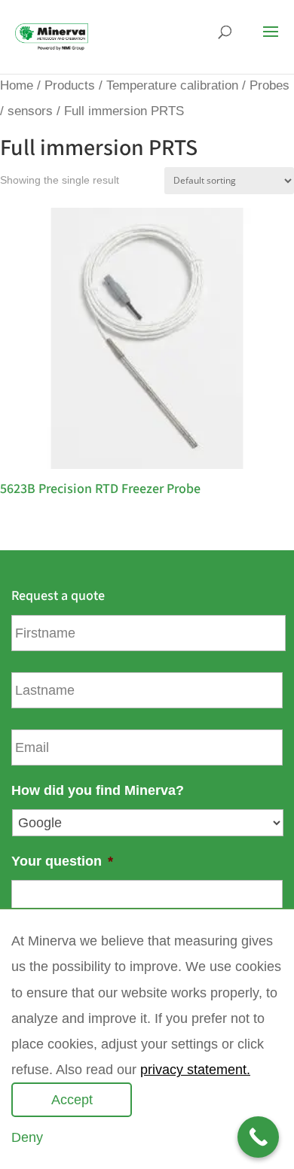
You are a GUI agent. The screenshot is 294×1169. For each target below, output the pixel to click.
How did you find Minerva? (97, 790)
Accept (72, 1099)
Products (69, 85)
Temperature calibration (172, 85)
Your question (62, 861)
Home (16, 85)
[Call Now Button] (258, 1137)
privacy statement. (195, 1069)
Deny (27, 1137)
